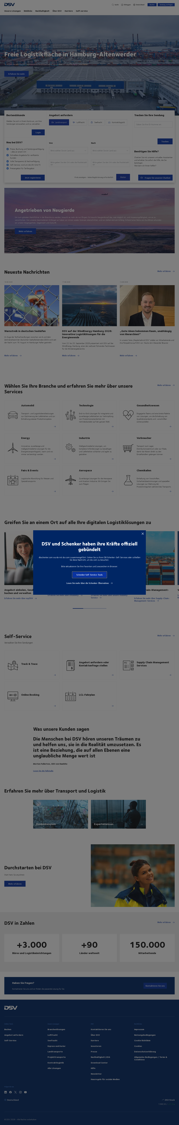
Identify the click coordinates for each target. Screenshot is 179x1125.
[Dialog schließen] (143, 533)
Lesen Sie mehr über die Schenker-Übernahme (87, 583)
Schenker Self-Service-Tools (89, 574)
